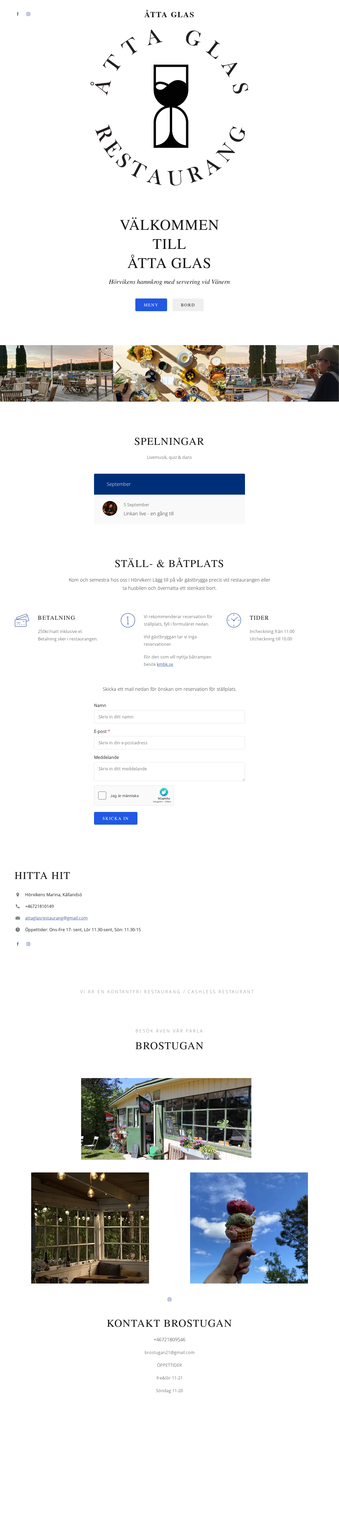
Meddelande (106, 757)
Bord (188, 304)
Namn (100, 705)
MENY (151, 304)
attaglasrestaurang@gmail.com (56, 918)
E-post (100, 731)
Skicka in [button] (115, 818)
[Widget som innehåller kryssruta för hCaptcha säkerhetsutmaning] (134, 795)
